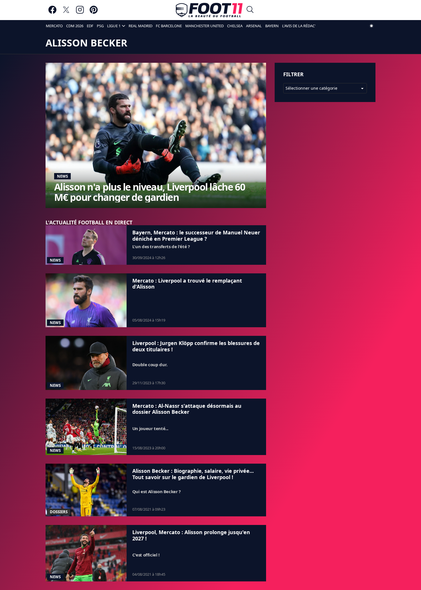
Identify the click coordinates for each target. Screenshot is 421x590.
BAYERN (272, 25)
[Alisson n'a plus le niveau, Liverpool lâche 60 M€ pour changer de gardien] (156, 135)
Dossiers (59, 511)
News (62, 176)
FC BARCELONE (169, 25)
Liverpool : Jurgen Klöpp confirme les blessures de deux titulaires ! (196, 346)
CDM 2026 (74, 25)
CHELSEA (235, 25)
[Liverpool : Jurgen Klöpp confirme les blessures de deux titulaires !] (86, 363)
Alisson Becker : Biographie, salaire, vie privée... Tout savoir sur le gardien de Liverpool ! (193, 474)
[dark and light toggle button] (371, 26)
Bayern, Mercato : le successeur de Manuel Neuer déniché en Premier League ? (196, 235)
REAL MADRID (140, 25)
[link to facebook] (52, 12)
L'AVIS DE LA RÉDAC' (299, 25)
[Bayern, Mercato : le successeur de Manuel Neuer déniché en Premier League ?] (86, 244)
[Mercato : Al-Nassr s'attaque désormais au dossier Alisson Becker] (86, 427)
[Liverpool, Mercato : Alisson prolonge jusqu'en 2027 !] (86, 553)
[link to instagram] (80, 12)
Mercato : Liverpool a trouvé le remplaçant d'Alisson (187, 283)
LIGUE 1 (114, 25)
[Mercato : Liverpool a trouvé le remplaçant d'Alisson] (86, 300)
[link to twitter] (66, 12)
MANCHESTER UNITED (204, 25)
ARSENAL (254, 25)
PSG (100, 25)
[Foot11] (209, 10)
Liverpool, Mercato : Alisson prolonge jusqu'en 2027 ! (191, 535)
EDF (90, 25)
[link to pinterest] (94, 12)
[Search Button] (250, 10)
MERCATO (54, 25)
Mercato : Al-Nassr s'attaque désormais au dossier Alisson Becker (186, 408)
